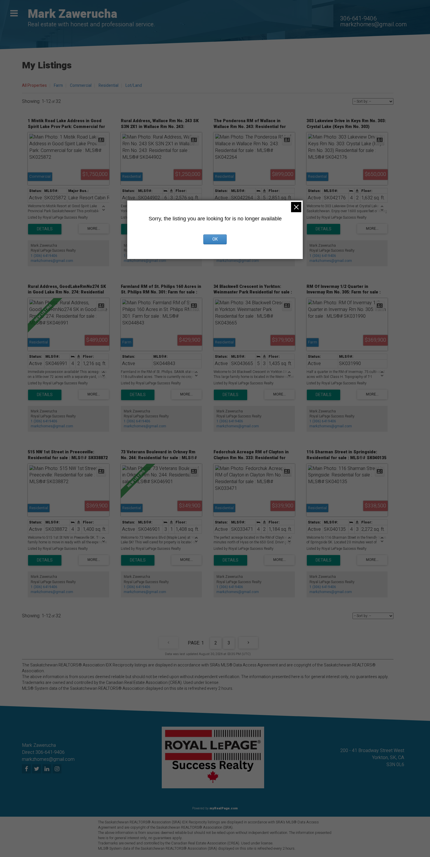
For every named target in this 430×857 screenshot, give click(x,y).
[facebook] (27, 769)
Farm (58, 85)
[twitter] (37, 769)
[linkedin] (47, 769)
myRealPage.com (223, 808)
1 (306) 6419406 (44, 255)
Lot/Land (133, 85)
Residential (108, 85)
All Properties (34, 85)
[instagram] (58, 769)
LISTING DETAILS (44, 229)
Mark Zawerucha (72, 14)
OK (215, 239)
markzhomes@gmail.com (373, 24)
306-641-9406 (358, 18)
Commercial (81, 85)
